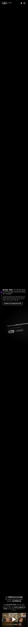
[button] (14, 619)
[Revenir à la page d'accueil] (4, 2)
